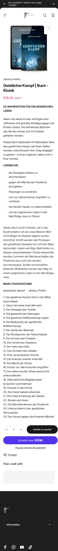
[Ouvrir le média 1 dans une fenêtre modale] (49, 28)
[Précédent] (4, 4)
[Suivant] (53, 4)
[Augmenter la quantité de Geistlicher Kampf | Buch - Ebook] (20, 429)
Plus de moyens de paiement (30, 447)
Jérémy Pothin (11, 79)
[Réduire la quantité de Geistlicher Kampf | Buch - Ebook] (6, 429)
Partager (12, 454)
